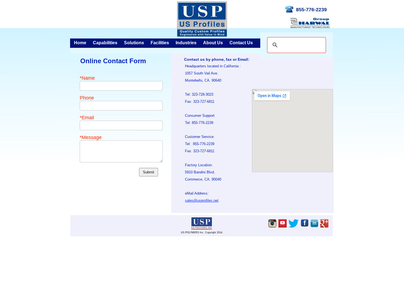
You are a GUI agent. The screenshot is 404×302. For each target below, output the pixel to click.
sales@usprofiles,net (201, 200)
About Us (213, 42)
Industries (186, 42)
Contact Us (241, 42)
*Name (87, 78)
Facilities (160, 42)
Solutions (134, 42)
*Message (91, 137)
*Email (87, 117)
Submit (148, 172)
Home (80, 42)
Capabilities (105, 42)
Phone (87, 98)
